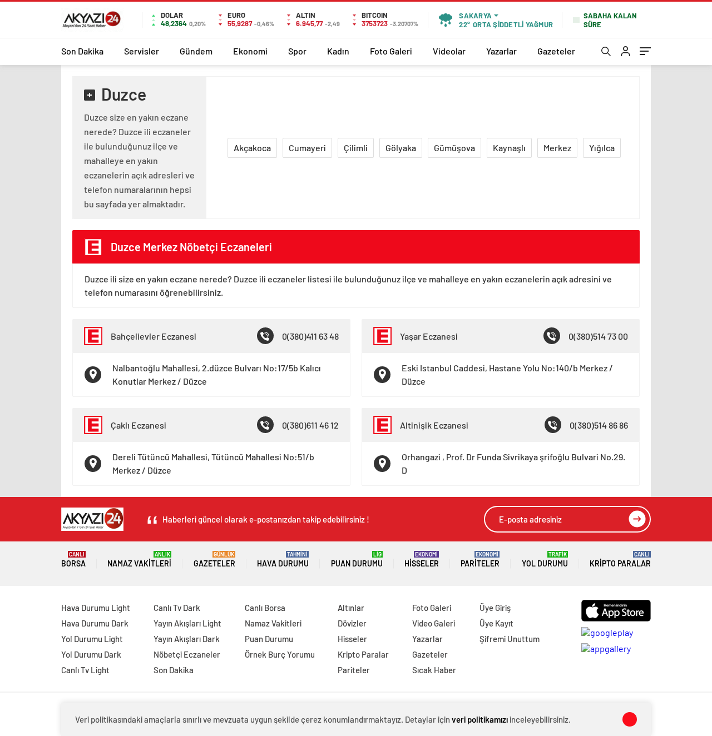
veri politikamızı (480, 719)
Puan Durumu (357, 559)
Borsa (73, 559)
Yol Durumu (545, 559)
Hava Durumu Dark (94, 623)
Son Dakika (82, 51)
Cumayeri (307, 147)
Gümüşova (454, 147)
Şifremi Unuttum (509, 639)
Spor (297, 51)
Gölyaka (400, 147)
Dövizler (352, 623)
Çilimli (356, 147)
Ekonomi (250, 51)
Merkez (557, 147)
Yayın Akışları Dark (187, 639)
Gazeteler (556, 51)
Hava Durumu (283, 559)
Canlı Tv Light (85, 670)
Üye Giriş (495, 608)
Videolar (449, 51)
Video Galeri (433, 623)
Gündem (196, 51)
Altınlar (351, 608)
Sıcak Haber (434, 670)
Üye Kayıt (496, 623)
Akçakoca (252, 147)
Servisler (141, 51)
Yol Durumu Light (92, 639)
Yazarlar (501, 51)
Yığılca (602, 147)
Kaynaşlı (509, 147)
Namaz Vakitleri (139, 559)
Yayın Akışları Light (187, 623)
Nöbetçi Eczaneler (187, 654)
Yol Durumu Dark (91, 654)
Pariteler (480, 559)
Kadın (338, 51)
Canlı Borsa (265, 608)
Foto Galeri (391, 51)
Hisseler (421, 559)
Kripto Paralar (620, 559)
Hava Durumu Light (95, 608)
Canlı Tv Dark (177, 608)
